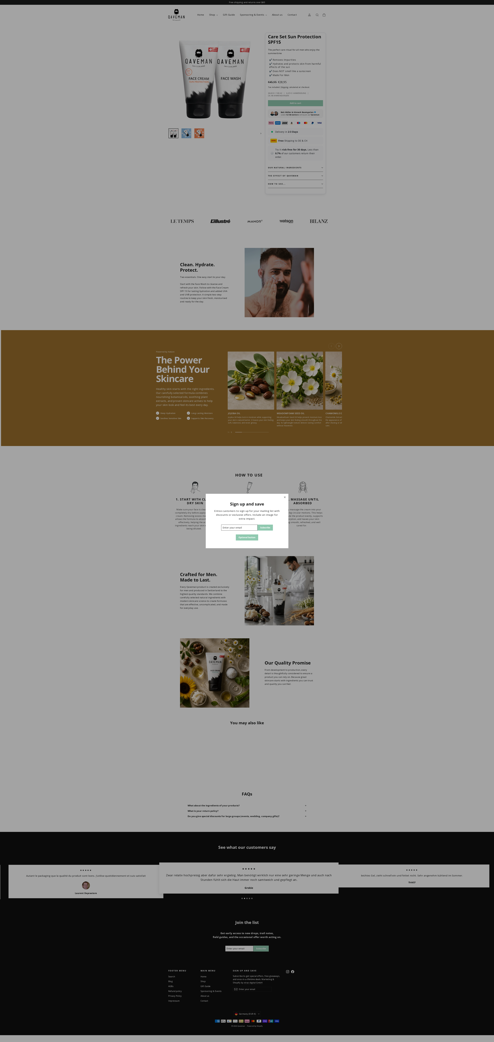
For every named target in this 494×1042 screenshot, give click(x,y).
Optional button (247, 537)
